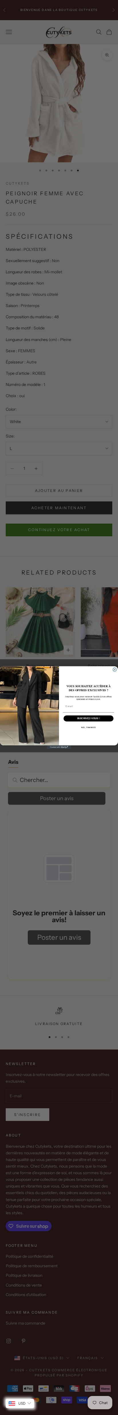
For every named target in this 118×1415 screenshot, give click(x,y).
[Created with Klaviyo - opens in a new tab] (59, 747)
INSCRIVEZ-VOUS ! (88, 718)
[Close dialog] (115, 669)
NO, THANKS (88, 727)
